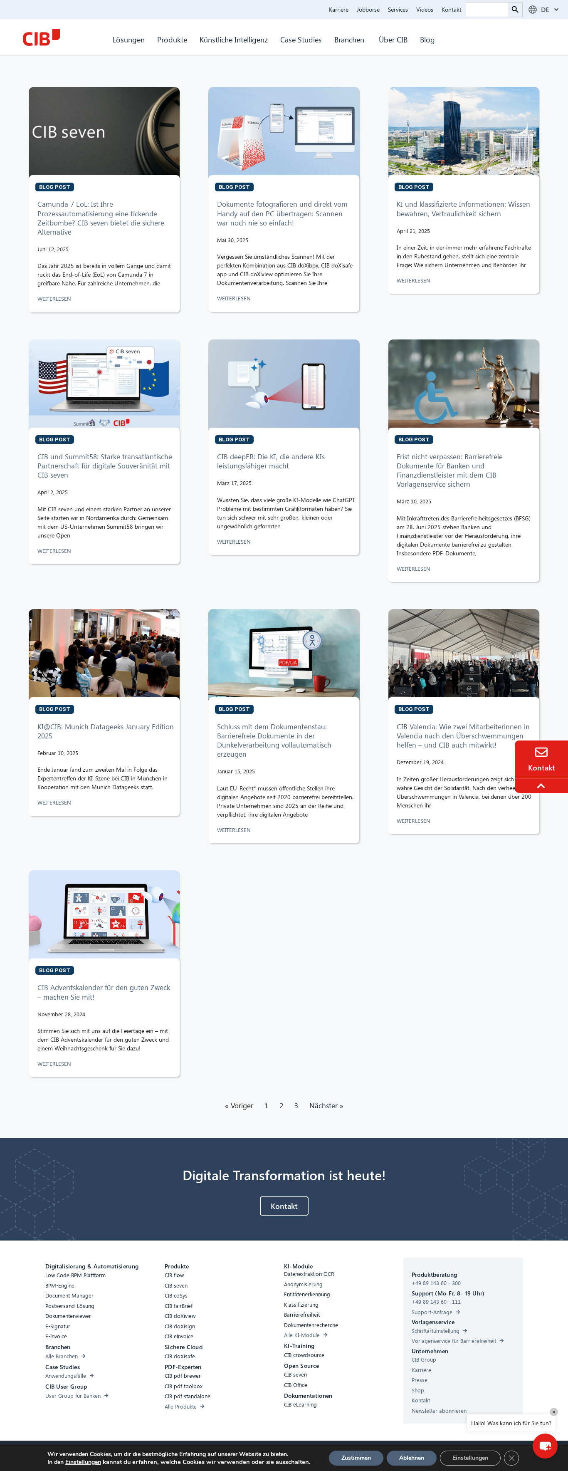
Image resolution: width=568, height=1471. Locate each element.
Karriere (338, 9)
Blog (427, 39)
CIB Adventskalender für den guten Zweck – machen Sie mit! (103, 992)
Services (398, 9)
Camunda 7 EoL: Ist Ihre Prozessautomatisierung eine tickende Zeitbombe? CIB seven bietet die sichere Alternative (100, 217)
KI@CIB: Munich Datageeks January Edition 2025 (105, 731)
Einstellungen (83, 1462)
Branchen (350, 39)
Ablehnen (411, 1458)
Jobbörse (368, 9)
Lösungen (129, 39)
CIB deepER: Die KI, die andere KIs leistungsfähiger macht (271, 461)
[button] (545, 1446)
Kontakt (452, 9)
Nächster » (326, 1105)
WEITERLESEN (55, 298)
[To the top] (542, 785)
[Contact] (541, 752)
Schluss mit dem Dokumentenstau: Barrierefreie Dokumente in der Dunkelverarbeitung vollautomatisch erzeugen (274, 740)
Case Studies (301, 39)
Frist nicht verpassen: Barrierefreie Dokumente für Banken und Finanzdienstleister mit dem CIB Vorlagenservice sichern (450, 470)
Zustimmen (356, 1458)
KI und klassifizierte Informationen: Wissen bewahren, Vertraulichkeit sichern (463, 208)
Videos (424, 9)
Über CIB (393, 39)
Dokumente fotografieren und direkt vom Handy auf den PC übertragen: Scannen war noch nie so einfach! (282, 213)
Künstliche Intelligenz (234, 39)
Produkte (172, 39)
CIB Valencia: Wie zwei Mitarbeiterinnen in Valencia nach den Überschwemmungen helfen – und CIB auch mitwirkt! (463, 736)
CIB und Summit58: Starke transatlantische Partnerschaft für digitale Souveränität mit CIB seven (104, 466)
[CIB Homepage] (41, 37)
